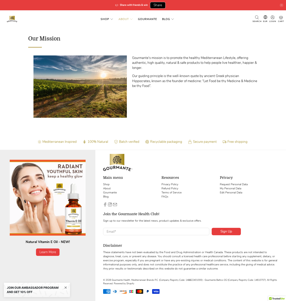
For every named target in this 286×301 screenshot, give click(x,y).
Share (158, 5)
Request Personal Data (234, 184)
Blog (166, 19)
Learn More (47, 252)
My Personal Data (230, 188)
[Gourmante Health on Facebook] (105, 205)
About (123, 19)
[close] (281, 5)
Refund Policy (169, 188)
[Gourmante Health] (12, 19)
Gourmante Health (121, 280)
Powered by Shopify (124, 283)
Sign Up (226, 231)
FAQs (164, 196)
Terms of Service (171, 192)
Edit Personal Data (231, 192)
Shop (105, 19)
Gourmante (147, 19)
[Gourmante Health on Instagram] (110, 205)
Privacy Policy (169, 184)
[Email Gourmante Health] (115, 205)
